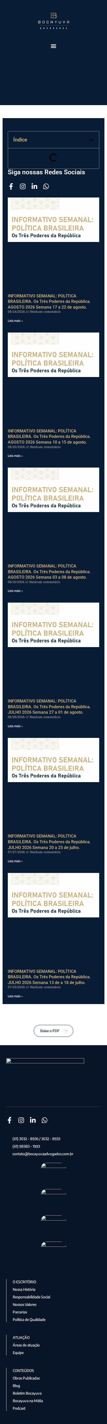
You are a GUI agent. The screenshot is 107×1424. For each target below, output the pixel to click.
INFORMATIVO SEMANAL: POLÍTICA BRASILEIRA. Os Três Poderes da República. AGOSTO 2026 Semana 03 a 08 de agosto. (49, 572)
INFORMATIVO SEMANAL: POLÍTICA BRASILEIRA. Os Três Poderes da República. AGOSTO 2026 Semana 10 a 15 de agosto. (49, 437)
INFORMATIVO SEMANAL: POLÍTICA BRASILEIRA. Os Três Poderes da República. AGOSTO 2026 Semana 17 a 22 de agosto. (49, 301)
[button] (53, 46)
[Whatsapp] (46, 186)
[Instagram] (22, 186)
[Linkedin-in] (34, 186)
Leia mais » (15, 321)
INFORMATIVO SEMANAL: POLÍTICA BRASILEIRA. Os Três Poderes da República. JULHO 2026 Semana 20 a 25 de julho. (49, 842)
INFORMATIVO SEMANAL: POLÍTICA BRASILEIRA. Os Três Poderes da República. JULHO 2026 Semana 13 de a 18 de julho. (49, 977)
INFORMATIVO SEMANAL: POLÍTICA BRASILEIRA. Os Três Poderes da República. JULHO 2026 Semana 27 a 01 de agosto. (49, 707)
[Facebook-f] (11, 186)
